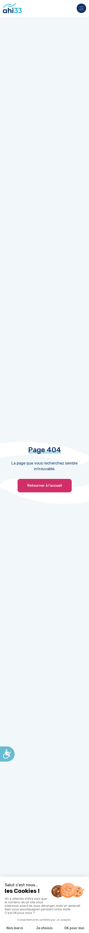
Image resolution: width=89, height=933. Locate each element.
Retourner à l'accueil (44, 486)
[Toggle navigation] (80, 9)
